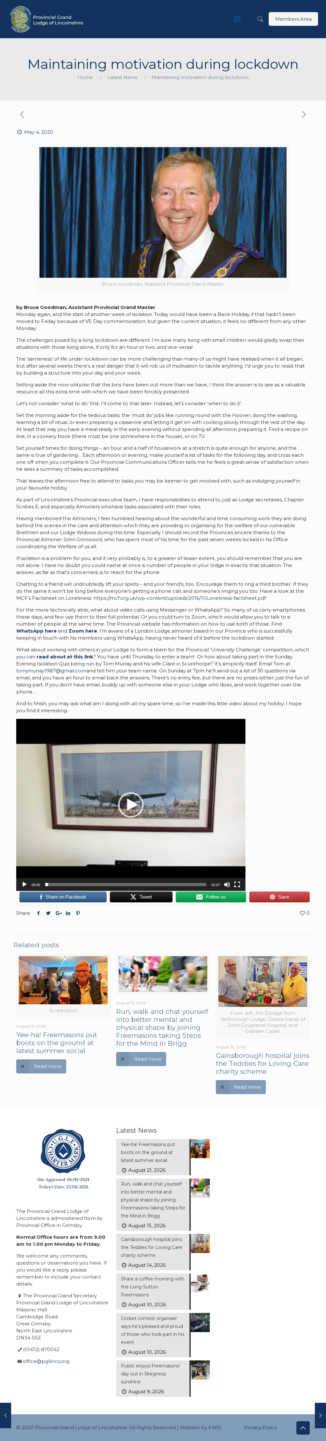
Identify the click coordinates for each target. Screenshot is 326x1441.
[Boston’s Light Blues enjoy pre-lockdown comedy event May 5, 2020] (320, 1415)
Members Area (293, 19)
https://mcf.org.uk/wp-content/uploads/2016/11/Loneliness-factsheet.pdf (179, 598)
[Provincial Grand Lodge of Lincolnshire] (48, 19)
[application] (130, 805)
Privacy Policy (260, 1427)
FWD (215, 1427)
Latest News (122, 77)
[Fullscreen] (237, 884)
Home (85, 77)
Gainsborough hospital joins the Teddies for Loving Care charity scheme (262, 1063)
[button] (131, 805)
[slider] (125, 884)
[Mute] (227, 884)
